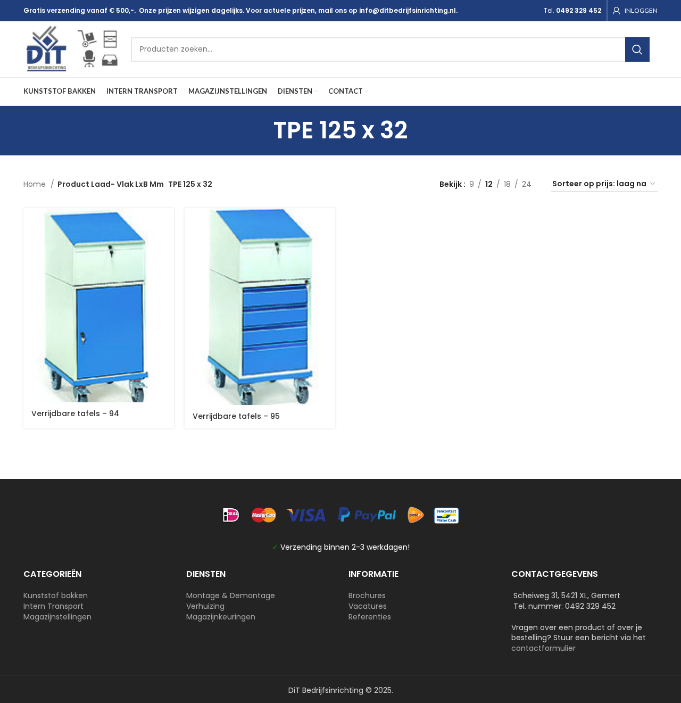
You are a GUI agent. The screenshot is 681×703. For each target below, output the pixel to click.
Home (35, 184)
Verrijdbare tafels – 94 (75, 413)
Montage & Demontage (230, 595)
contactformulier (543, 648)
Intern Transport (53, 606)
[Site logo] (71, 48)
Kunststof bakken (55, 595)
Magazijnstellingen (57, 616)
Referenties (369, 616)
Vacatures (367, 606)
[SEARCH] (637, 49)
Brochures (367, 595)
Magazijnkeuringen (220, 616)
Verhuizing (205, 606)
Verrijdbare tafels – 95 (236, 416)
